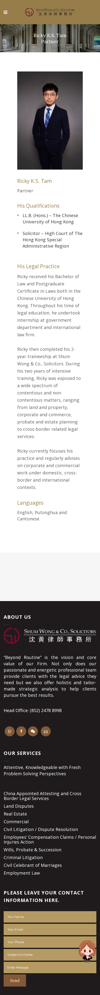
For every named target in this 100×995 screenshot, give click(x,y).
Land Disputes (19, 806)
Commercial (16, 821)
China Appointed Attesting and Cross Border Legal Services (42, 796)
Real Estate (15, 813)
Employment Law (22, 872)
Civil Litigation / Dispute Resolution (41, 829)
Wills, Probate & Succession (32, 849)
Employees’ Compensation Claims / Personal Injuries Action (50, 839)
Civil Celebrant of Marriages (33, 865)
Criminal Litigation (23, 857)
